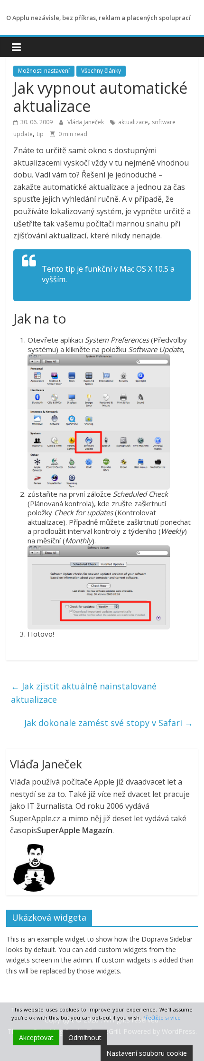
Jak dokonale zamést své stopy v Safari (108, 722)
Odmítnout (85, 1037)
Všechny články (101, 71)
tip (40, 134)
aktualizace (133, 122)
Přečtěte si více (161, 1017)
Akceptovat (36, 1037)
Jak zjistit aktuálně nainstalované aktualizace (84, 693)
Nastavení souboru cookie (146, 1053)
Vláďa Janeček (86, 122)
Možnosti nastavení (44, 71)
